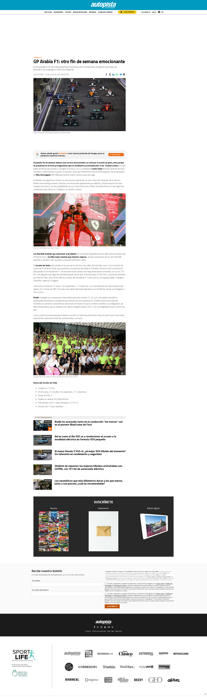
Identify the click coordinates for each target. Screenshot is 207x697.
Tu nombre (36, 581)
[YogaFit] (146, 667)
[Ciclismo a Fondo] (164, 667)
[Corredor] (88, 667)
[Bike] (72, 680)
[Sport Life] (69, 666)
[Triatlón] (109, 666)
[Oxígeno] (92, 680)
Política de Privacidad (163, 576)
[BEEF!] (138, 680)
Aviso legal (110, 631)
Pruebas (92, 12)
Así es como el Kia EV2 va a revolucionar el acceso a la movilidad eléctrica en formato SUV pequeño (85, 437)
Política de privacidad (99, 631)
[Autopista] (103, 5)
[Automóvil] (146, 654)
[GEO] (155, 679)
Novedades (58, 12)
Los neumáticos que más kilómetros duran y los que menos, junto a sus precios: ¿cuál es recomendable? (89, 482)
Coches (68, 12)
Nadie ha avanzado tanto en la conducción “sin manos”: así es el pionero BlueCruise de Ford (88, 423)
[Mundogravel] (173, 680)
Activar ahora (115, 154)
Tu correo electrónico (40, 590)
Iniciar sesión (159, 11)
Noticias (48, 12)
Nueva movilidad (80, 12)
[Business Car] (105, 654)
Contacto (88, 631)
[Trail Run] (127, 666)
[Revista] (54, 531)
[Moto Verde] (163, 654)
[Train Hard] (108, 680)
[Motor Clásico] (125, 654)
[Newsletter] (103, 531)
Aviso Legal (151, 576)
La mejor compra (105, 12)
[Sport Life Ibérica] (24, 655)
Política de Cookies (111, 578)
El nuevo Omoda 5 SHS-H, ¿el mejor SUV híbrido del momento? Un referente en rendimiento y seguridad (90, 452)
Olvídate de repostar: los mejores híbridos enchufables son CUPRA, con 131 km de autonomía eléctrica (88, 467)
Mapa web (118, 631)
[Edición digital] (153, 526)
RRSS (154, 12)
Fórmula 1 (37, 57)
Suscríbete (146, 12)
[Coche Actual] (89, 654)
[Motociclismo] (181, 653)
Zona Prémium (129, 12)
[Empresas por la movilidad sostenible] (19, 673)
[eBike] (123, 680)
